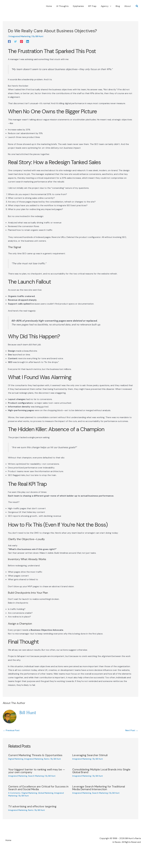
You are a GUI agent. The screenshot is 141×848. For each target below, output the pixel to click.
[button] (110, 6)
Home (49, 6)
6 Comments (14, 793)
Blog (118, 6)
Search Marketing (36, 776)
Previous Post (11, 730)
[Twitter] (15, 41)
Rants (46, 759)
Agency (105, 6)
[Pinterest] (21, 41)
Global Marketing (45, 793)
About (127, 6)
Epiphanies (78, 6)
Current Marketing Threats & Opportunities (35, 755)
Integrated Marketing (20, 36)
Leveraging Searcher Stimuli (90, 755)
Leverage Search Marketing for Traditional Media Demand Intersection (98, 788)
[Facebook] (9, 41)
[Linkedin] (27, 41)
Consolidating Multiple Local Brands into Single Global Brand (101, 771)
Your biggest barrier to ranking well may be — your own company (36, 771)
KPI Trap (92, 6)
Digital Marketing (15, 759)
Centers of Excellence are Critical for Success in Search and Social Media (38, 788)
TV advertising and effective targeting (32, 806)
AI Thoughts (62, 6)
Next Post (131, 730)
